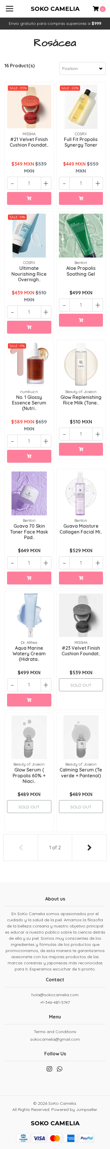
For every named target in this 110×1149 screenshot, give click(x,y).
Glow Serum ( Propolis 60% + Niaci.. (29, 775)
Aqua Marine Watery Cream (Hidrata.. (29, 653)
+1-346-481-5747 (55, 1002)
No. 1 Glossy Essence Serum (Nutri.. (29, 402)
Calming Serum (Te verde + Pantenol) (81, 772)
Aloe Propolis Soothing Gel (81, 271)
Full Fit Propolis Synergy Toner (81, 142)
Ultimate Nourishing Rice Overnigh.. (29, 273)
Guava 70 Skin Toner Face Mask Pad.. (29, 531)
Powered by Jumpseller (74, 1109)
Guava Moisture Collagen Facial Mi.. (81, 528)
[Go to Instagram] (49, 1070)
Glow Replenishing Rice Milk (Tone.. (80, 400)
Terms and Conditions (55, 1031)
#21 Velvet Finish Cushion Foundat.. (29, 142)
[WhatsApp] (59, 1070)
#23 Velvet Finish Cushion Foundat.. (81, 650)
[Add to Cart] (29, 198)
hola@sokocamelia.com (55, 994)
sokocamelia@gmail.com (55, 1039)
